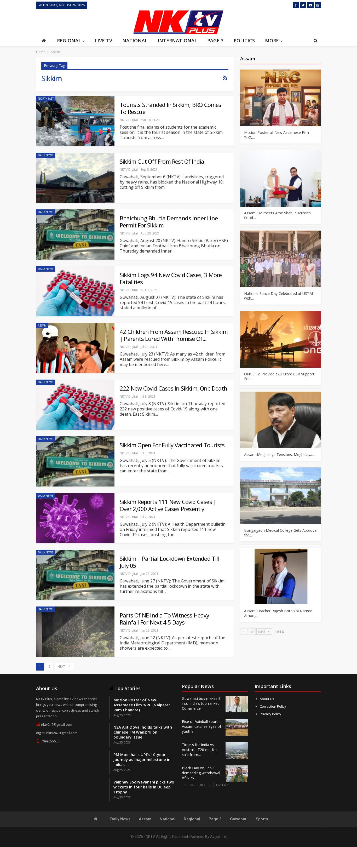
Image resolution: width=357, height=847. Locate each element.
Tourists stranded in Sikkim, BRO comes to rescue (170, 108)
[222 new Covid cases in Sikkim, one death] (75, 405)
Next (61, 666)
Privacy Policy (270, 714)
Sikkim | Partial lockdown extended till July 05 (169, 561)
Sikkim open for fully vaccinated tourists (172, 445)
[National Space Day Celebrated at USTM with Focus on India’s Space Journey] (280, 259)
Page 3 (215, 40)
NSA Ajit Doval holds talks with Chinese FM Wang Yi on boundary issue (142, 732)
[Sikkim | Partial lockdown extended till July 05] (75, 575)
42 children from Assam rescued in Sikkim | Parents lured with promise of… (174, 335)
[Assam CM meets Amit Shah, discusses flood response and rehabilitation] (280, 178)
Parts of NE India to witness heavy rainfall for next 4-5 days (164, 618)
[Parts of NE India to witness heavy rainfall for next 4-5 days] (75, 631)
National (134, 40)
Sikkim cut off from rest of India (162, 161)
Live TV (103, 40)
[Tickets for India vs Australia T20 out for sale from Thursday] (237, 750)
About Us (267, 698)
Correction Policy (273, 706)
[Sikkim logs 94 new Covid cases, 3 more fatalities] (75, 291)
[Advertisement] (83, 21)
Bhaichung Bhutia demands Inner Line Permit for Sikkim (169, 221)
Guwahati (238, 819)
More (272, 40)
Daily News (45, 155)
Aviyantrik (218, 836)
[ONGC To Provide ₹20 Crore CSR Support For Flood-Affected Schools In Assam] (280, 339)
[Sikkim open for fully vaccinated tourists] (75, 461)
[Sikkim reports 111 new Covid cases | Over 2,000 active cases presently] (75, 518)
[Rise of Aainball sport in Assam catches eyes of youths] (237, 727)
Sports (262, 819)
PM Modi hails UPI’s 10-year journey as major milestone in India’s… (141, 759)
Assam (42, 325)
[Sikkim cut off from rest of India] (75, 178)
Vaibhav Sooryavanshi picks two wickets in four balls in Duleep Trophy (143, 786)
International (177, 40)
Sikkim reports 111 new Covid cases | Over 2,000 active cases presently (168, 505)
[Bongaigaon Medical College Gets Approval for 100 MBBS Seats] (280, 495)
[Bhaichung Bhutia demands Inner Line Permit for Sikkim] (75, 234)
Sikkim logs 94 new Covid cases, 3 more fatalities (171, 278)
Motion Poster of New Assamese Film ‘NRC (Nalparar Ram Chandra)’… (141, 704)
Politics (244, 40)
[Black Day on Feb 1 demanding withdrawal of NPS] (237, 773)
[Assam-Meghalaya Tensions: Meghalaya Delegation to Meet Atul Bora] (280, 420)
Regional (69, 40)
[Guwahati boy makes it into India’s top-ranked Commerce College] (237, 704)
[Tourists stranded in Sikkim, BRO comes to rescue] (75, 121)
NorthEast (46, 98)
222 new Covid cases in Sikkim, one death (173, 388)
